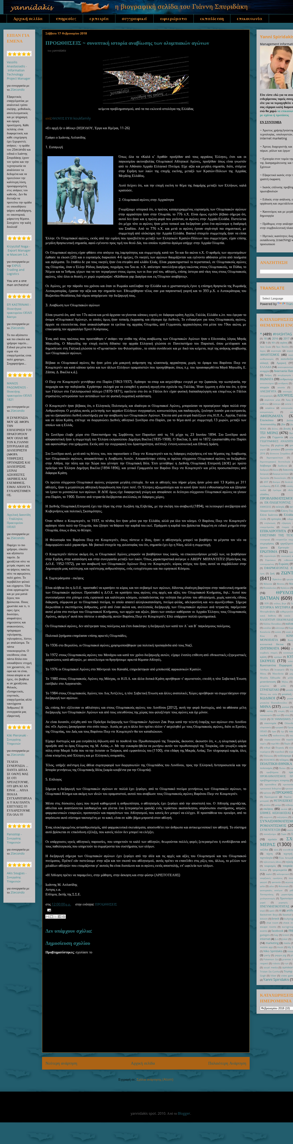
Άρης (288, 399)
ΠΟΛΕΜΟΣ (269, 759)
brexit (275, 918)
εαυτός (289, 486)
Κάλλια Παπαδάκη (272, 623)
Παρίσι (287, 743)
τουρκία (287, 866)
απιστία (281, 387)
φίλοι (271, 886)
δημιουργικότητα (275, 457)
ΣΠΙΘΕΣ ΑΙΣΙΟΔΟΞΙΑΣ (275, 813)
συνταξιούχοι (270, 834)
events (263, 930)
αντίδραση (283, 383)
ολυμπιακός (265, 727)
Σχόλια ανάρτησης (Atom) (155, 1079)
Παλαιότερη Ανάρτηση (227, 1063)
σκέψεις (268, 809)
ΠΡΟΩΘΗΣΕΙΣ (106, 904)
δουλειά (289, 481)
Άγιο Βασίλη (282, 346)
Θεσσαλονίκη (269, 587)
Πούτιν (282, 768)
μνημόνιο (264, 685)
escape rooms (268, 926)
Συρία (284, 834)
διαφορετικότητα (281, 473)
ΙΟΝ (266, 603)
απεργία (264, 387)
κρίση (263, 657)
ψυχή (262, 910)
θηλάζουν (285, 587)
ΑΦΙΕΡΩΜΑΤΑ (271, 415)
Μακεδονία (278, 673)
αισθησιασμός (266, 358)
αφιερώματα (173, 18)
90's (274, 342)
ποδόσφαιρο (284, 755)
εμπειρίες (276, 519)
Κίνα (262, 635)
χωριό (263, 902)
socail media (271, 967)
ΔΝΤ (266, 481)
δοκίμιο (276, 481)
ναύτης (270, 711)
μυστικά (285, 706)
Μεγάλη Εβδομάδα (270, 677)
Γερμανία (277, 437)
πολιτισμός (266, 768)
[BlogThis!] (51, 916)
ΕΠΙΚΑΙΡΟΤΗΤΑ (273, 530)
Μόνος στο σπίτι (268, 694)
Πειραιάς (279, 747)
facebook (277, 931)
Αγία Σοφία (265, 346)
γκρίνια (279, 445)
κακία (287, 615)
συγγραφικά (134, 18)
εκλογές (280, 506)
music (280, 947)
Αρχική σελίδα (28, 18)
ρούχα (278, 804)
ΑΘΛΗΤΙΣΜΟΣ (269, 355)
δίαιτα (276, 469)
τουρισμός (270, 866)
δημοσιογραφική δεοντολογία (275, 461)
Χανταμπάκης (266, 894)
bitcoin (264, 918)
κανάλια (267, 627)
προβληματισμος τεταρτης (274, 780)
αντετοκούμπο (267, 383)
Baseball (287, 914)
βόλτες (275, 428)
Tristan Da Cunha (270, 971)
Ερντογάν (283, 547)
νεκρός (281, 711)
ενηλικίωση (269, 523)
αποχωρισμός (266, 395)
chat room (272, 922)
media (287, 943)
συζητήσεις (282, 817)
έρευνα (263, 547)
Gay (276, 935)
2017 (286, 338)
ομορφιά (279, 727)
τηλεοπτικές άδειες (272, 861)
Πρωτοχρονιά (270, 796)
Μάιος (263, 673)
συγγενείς (268, 817)
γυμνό (263, 449)
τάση (276, 849)
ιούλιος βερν (280, 603)
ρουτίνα (267, 804)
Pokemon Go (270, 959)
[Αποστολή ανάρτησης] (48, 909)
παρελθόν (275, 743)
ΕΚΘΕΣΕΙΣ (265, 506)
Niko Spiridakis (272, 951)
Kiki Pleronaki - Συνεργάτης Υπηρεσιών (17, 739)
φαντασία (276, 882)
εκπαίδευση (212, 18)
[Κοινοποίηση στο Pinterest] (64, 916)
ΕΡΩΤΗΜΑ (268, 551)
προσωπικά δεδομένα (270, 788)
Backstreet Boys (269, 914)
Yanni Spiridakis (276, 979)
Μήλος (285, 681)
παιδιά (263, 735)
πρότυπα (267, 792)
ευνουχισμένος (267, 564)
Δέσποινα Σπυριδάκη (280, 453)
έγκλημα (277, 490)
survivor (287, 967)
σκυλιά (284, 809)
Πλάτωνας (268, 755)
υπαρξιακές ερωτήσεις (271, 878)
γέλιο (263, 437)
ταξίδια (264, 849)
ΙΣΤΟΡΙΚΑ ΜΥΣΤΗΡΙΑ (275, 607)
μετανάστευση (268, 681)
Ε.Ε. (277, 486)
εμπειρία (99, 18)
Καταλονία (265, 631)
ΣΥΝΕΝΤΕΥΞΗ (270, 830)
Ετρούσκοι (270, 560)
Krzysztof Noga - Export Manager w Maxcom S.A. (19, 250)
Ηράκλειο (277, 579)
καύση (278, 631)
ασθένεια (264, 403)
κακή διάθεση (268, 615)
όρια (274, 731)
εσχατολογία (270, 555)
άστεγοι (277, 403)
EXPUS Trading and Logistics (15, 270)
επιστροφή (265, 539)
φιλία (262, 886)
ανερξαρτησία (284, 375)
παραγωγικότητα (272, 739)
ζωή (272, 573)
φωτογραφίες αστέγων (271, 890)
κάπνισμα (280, 627)
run (286, 963)
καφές (288, 631)
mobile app (266, 947)
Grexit (285, 935)
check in (288, 922)
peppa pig (280, 955)
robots (276, 963)
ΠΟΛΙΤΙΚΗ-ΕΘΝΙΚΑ (276, 763)
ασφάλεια (270, 407)
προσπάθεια (270, 784)
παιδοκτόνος (279, 735)
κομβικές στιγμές (269, 652)
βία (283, 424)
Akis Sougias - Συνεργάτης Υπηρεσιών (17, 877)
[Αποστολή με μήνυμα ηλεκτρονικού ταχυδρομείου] (47, 916)
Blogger (184, 1113)
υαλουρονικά (282, 874)
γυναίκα (275, 449)
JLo (276, 939)
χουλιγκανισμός (267, 898)
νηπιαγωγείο (266, 715)
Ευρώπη (283, 564)
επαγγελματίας (267, 527)
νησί (278, 715)
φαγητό (263, 882)
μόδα (283, 685)
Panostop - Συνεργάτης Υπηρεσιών (14, 838)
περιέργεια (265, 751)
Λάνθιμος (264, 669)
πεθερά (267, 747)
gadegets (265, 935)
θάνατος (281, 583)
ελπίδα (263, 518)
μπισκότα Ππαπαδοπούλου (273, 702)
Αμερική (281, 363)
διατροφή (264, 473)
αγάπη (283, 342)
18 (265, 338)
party (267, 955)
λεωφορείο (279, 669)
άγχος (263, 350)
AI (280, 910)
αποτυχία (287, 391)
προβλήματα (272, 772)
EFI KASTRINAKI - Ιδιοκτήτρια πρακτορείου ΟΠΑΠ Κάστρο (19, 310)
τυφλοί (269, 874)
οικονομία (270, 723)
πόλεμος (284, 760)
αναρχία (264, 371)
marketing (272, 943)
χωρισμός (283, 902)
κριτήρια (278, 656)
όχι (282, 731)
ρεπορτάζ (264, 800)
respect (264, 963)
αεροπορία (276, 350)
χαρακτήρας (287, 894)
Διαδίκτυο (282, 465)
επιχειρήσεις (267, 543)
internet (265, 939)
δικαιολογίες (280, 477)
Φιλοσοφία (283, 886)
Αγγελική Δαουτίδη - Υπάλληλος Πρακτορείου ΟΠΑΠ (18, 521)
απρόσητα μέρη (272, 399)
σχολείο (272, 839)
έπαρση (285, 527)
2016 (275, 338)
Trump (288, 971)
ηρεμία (289, 579)
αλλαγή (264, 363)
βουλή (287, 428)
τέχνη (269, 853)
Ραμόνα (287, 796)
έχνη (262, 573)
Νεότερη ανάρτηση (61, 1063)
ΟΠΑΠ (263, 731)
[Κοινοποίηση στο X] (55, 916)
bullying (288, 918)
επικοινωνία (249, 18)
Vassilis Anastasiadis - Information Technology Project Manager (18, 70)
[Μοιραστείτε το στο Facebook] (59, 916)
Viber (273, 975)
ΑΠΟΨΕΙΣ (285, 395)
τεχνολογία (266, 857)
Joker (285, 939)
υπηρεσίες (66, 18)
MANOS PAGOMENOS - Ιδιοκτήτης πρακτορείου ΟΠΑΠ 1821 (19, 391)
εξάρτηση (286, 523)
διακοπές (288, 469)
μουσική (286, 694)
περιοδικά (279, 751)
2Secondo (17, 89)
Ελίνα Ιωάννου (269, 515)
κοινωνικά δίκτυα (272, 644)
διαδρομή (264, 469)
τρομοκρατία (279, 870)
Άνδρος (268, 375)
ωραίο (272, 910)
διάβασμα (265, 465)
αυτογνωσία (287, 407)
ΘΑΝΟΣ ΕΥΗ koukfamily (71, 118)
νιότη (286, 715)
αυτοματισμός (266, 411)
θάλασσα (268, 583)
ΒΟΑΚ (263, 428)
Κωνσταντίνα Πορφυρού (276, 665)
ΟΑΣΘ (263, 719)
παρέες (263, 743)
